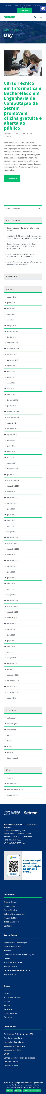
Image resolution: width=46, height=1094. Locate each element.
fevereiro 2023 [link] (12, 537)
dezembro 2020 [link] (13, 675)
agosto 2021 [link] (11, 629)
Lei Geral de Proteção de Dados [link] (17, 970)
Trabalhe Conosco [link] (11, 922)
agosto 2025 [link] (11, 366)
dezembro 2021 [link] (13, 606)
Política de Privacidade (32, 1091)
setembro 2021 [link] (12, 623)
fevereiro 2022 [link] (12, 600)
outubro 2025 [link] (12, 354)
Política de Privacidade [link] (13, 962)
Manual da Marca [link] (11, 918)
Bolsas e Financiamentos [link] (14, 914)
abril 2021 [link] (10, 652)
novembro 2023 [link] (13, 486)
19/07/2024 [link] (8, 134)
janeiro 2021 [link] (11, 669)
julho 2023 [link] (11, 509)
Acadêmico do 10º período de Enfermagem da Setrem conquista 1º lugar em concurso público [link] (24, 237)
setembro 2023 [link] (12, 497)
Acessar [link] (10, 778)
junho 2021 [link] (11, 641)
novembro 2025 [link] (13, 348)
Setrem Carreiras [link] (11, 1062)
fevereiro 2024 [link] (12, 469)
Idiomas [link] (7, 1001)
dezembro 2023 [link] (13, 480)
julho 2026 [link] (11, 303)
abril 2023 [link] (10, 526)
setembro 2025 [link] (12, 360)
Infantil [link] (7, 993)
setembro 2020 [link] (12, 692)
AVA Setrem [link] (8, 5)
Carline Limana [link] (25, 134)
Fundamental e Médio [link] (13, 997)
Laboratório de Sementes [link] (14, 1046)
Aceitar (9, 1091)
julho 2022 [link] (11, 572)
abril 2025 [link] (10, 389)
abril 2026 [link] (10, 320)
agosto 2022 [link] (11, 566)
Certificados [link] (27, 5)
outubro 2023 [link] (12, 492)
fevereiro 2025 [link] (12, 400)
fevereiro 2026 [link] (12, 331)
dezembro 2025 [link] (13, 343)
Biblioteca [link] (18, 5)
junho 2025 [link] (11, 377)
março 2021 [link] (11, 658)
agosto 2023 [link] (11, 503)
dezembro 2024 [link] (13, 411)
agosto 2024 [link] (11, 434)
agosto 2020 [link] (11, 698)
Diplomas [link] (36, 5)
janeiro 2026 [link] (11, 337)
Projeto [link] (10, 752)
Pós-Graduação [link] (10, 1013)
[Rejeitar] (43, 1087)
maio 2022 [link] (11, 583)
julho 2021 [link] (11, 635)
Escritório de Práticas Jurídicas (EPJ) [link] (18, 1034)
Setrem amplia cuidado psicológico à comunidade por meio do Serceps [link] (20, 255)
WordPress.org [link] (12, 795)
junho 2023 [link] (11, 515)
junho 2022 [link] (11, 578)
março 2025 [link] (11, 394)
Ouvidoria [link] (8, 958)
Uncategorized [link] (12, 758)
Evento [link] (9, 741)
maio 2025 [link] (11, 383)
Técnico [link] (7, 1005)
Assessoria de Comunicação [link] (15, 942)
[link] (43, 8)
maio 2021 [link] (11, 646)
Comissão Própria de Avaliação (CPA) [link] (19, 954)
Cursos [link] (9, 735)
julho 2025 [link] (11, 371)
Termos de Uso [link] (10, 966)
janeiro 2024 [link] (11, 474)
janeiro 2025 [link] (11, 406)
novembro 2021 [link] (13, 612)
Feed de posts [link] (12, 784)
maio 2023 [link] (11, 520)
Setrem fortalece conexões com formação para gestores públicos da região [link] (24, 263)
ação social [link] (11, 718)
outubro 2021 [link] (12, 618)
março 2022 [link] (11, 595)
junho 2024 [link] (11, 446)
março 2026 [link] (11, 325)
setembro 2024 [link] (12, 429)
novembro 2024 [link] (13, 417)
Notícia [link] (9, 137)
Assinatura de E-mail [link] (12, 946)
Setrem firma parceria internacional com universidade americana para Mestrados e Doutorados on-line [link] (22, 246)
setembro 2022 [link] (12, 560)
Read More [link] (12, 178)
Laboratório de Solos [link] (13, 1050)
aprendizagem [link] (12, 724)
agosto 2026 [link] (11, 297)
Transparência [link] (10, 974)
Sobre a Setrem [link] (10, 902)
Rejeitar (18, 1091)
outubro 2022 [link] (12, 555)
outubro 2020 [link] (12, 686)
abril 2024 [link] (10, 457)
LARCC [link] (6, 1054)
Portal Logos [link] (24, 10)
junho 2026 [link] (11, 308)
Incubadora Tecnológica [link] (14, 1042)
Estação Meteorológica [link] (13, 1038)
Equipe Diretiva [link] (10, 910)
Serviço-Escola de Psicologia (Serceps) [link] (19, 1058)
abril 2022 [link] (10, 589)
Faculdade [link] (8, 1009)
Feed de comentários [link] (15, 789)
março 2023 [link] (11, 532)
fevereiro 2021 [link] (12, 663)
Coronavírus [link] (11, 729)
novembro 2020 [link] (13, 681)
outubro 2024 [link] (12, 423)
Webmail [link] (23, 8)
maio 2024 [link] (11, 452)
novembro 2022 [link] (13, 549)
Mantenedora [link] (9, 906)
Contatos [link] (8, 926)
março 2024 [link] (11, 463)
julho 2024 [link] (11, 440)
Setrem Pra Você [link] (11, 1065)
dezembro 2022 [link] (13, 543)
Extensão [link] (8, 1017)
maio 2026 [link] (11, 314)
